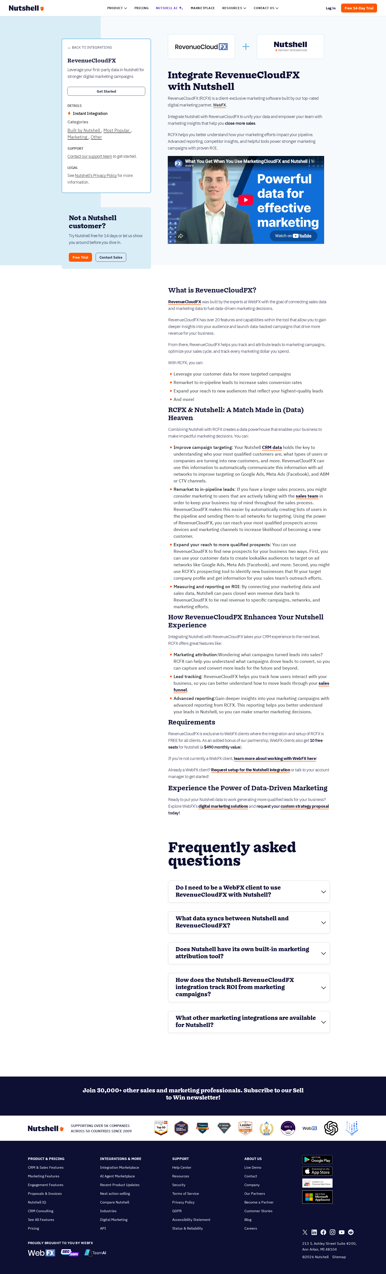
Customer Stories (258, 1211)
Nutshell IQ (37, 1202)
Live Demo (252, 1167)
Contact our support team (89, 156)
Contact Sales (110, 257)
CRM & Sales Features (46, 1167)
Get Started (106, 91)
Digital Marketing (113, 1219)
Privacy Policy (183, 1202)
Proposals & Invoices (45, 1193)
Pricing (33, 1228)
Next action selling (115, 1193)
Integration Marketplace (119, 1167)
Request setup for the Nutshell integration (250, 769)
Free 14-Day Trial (359, 8)
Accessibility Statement (191, 1219)
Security (178, 1185)
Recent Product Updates (120, 1185)
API (103, 1228)
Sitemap (339, 1257)
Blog (247, 1219)
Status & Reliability (187, 1228)
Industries (108, 1211)
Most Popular (117, 130)
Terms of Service (185, 1193)
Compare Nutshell (114, 1202)
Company (252, 1185)
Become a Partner (259, 1202)
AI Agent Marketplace (117, 1176)
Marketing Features (43, 1176)
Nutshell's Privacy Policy (96, 175)
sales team (307, 496)
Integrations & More (120, 1158)
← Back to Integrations (89, 47)
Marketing (77, 137)
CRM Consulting (40, 1211)
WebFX (219, 105)
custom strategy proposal (305, 806)
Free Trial (80, 257)
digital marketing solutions (223, 806)
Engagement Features (45, 1185)
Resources (180, 1176)
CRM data (272, 447)
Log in (331, 8)
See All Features (41, 1219)
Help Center (181, 1167)
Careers (250, 1228)
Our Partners (254, 1193)
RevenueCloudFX (184, 301)
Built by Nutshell (84, 130)
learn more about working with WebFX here (275, 758)
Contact (250, 1176)
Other (96, 137)
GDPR (177, 1211)
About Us (253, 1158)
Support (180, 1158)
